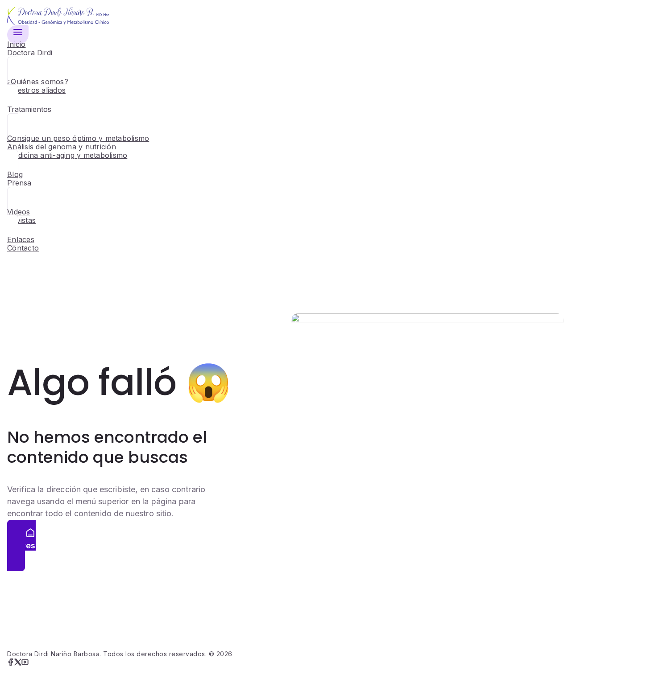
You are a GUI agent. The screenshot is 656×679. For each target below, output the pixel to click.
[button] (18, 35)
